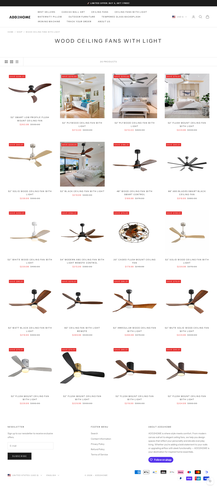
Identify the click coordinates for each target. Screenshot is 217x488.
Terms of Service (99, 454)
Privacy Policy (97, 444)
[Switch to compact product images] (17, 61)
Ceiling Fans (99, 12)
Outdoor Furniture (82, 17)
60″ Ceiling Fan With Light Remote (82, 329)
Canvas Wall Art (73, 12)
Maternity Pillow (50, 17)
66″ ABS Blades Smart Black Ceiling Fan (187, 193)
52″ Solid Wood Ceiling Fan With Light (30, 193)
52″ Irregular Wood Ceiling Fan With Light (134, 329)
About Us (104, 21)
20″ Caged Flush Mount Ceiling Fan (135, 261)
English (51, 475)
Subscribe (19, 456)
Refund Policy (98, 449)
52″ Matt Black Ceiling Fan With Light (30, 329)
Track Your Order (79, 21)
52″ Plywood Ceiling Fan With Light (82, 124)
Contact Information (101, 438)
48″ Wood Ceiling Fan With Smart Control (135, 193)
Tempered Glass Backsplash (121, 17)
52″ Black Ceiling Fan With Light (82, 191)
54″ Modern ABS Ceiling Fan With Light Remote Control (82, 261)
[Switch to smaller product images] (11, 61)
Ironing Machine (49, 21)
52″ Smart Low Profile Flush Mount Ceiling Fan (30, 119)
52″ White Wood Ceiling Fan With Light (30, 261)
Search (94, 433)
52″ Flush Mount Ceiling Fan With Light (187, 124)
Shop (19, 32)
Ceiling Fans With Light (131, 12)
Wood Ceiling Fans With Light (43, 32)
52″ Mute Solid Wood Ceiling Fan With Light (187, 329)
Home (11, 32)
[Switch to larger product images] (6, 61)
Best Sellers (46, 12)
